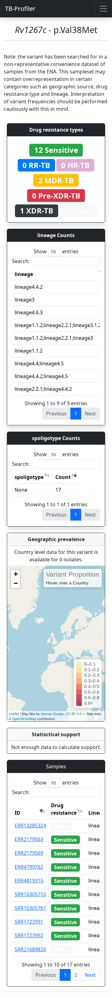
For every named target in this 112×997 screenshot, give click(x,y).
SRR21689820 (30, 949)
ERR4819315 (29, 880)
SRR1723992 (29, 935)
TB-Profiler (20, 8)
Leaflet (14, 713)
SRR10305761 (30, 908)
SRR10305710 (30, 894)
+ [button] (16, 574)
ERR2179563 (29, 839)
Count (63, 477)
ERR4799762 (29, 867)
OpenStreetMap (24, 718)
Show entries (56, 251)
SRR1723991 (29, 921)
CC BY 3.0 (74, 713)
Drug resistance (64, 809)
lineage (24, 274)
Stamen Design (52, 713)
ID (17, 812)
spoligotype (29, 477)
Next (90, 974)
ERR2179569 (29, 853)
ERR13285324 (30, 825)
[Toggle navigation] (103, 8)
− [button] (16, 583)
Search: (21, 261)
